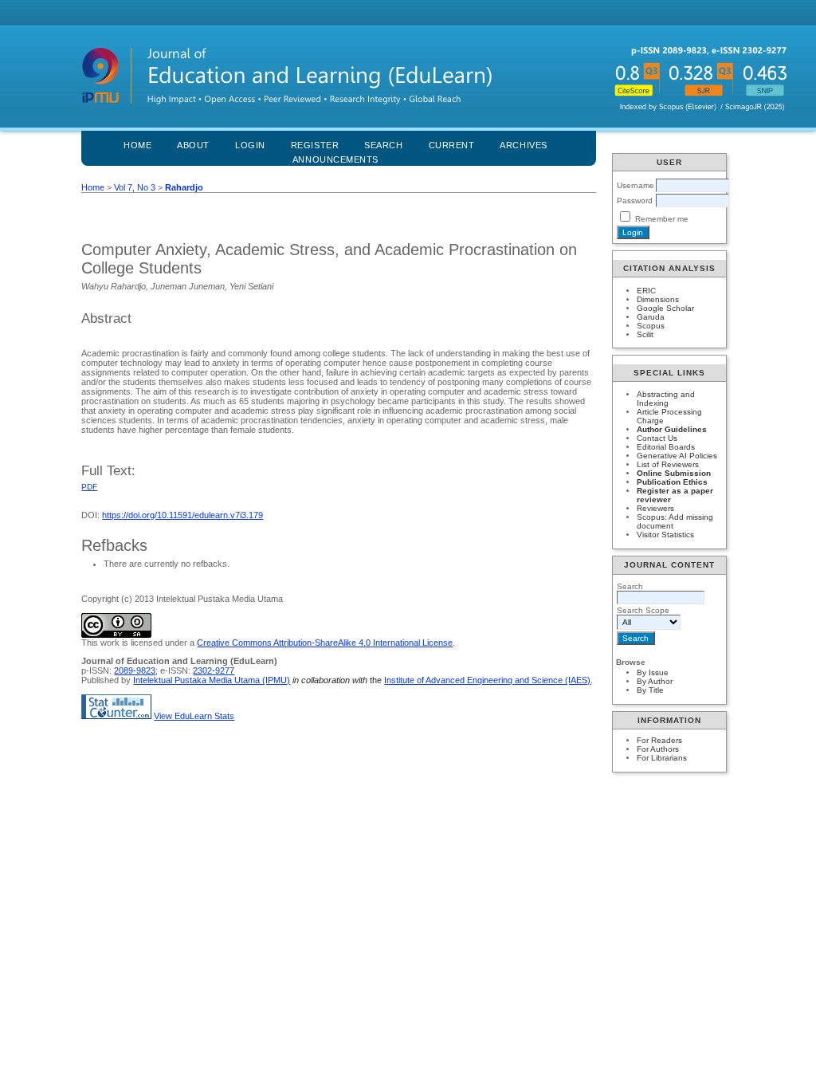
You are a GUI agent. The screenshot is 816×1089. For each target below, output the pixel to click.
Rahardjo (184, 187)
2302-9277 (213, 670)
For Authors (658, 749)
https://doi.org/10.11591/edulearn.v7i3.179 (182, 515)
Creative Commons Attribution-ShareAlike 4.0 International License (325, 642)
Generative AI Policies (677, 455)
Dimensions (658, 299)
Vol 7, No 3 (134, 187)
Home (137, 145)
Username (635, 185)
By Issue (653, 672)
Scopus (651, 325)
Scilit (645, 334)
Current (452, 145)
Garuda (651, 317)
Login (250, 145)
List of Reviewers (668, 464)
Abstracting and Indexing (666, 398)
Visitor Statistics (665, 534)
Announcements (335, 159)
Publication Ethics (672, 482)
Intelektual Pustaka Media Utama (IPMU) (211, 680)
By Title (650, 690)
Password (635, 200)
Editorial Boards (666, 446)
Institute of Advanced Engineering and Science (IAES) (487, 680)
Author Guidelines (672, 429)
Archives (523, 145)
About (193, 145)
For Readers (659, 740)
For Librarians (662, 757)
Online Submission (674, 473)
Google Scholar (665, 308)
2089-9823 (134, 670)
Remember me (661, 218)
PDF (89, 486)
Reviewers (655, 508)
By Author (655, 681)
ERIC (646, 290)
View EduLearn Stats (194, 716)
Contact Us (657, 438)
